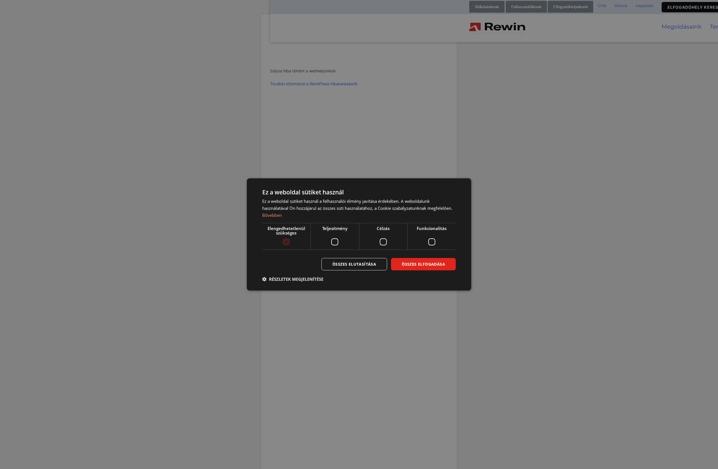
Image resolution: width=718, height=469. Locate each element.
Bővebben (272, 215)
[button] (292, 279)
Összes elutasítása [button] (354, 263)
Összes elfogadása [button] (423, 263)
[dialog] (359, 234)
